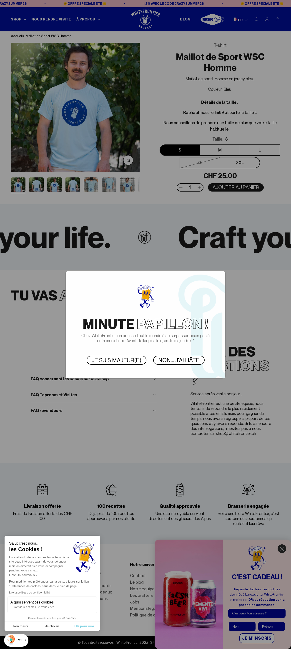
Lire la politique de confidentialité (29, 592)
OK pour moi (84, 626)
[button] (16, 640)
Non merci (20, 626)
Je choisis (52, 626)
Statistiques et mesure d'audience (33, 607)
